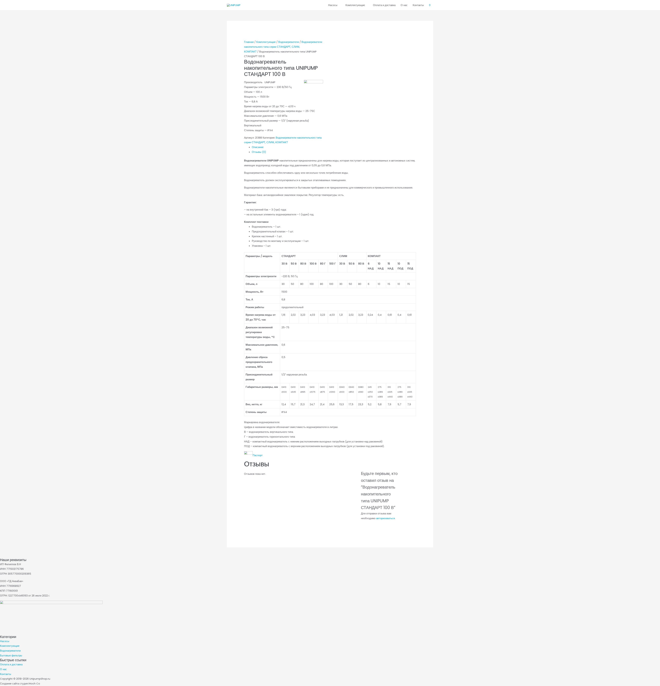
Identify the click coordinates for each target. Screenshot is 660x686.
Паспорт (258, 455)
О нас (404, 5)
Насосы (332, 5)
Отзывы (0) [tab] (259, 152)
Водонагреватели (288, 42)
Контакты (418, 5)
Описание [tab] (257, 147)
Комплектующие (355, 5)
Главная (249, 42)
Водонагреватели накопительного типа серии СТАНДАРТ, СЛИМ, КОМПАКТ (283, 46)
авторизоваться (385, 518)
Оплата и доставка (384, 5)
